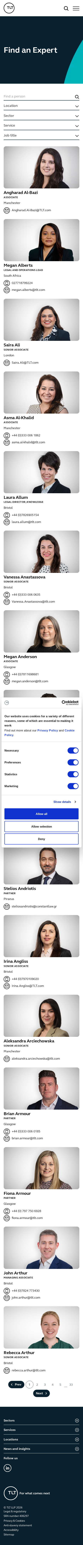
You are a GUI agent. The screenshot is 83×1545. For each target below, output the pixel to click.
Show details (62, 801)
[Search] (66, 8)
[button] (75, 8)
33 (71, 1384)
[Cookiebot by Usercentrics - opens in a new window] (62, 702)
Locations (11, 1439)
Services (9, 1430)
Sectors (9, 1420)
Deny (41, 839)
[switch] (73, 762)
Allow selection (41, 826)
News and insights (17, 1449)
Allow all (41, 813)
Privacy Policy (47, 730)
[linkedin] (7, 1468)
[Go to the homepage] (27, 1493)
